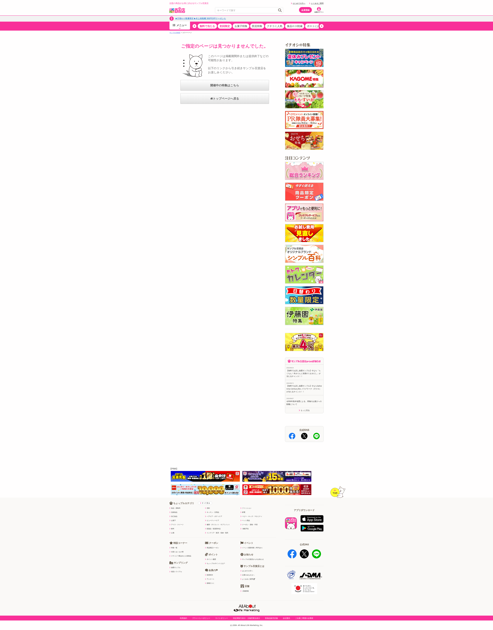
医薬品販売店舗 (271, 618)
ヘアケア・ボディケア (214, 516)
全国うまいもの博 (177, 552)
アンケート (210, 579)
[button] (194, 26)
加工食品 (174, 516)
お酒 (172, 533)
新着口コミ (210, 583)
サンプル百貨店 (174, 32)
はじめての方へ (299, 3)
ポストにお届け (316, 26)
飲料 (172, 528)
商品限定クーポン (213, 548)
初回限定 (225, 26)
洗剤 (208, 508)
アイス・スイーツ (177, 524)
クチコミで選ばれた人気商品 (181, 556)
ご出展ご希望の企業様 (304, 618)
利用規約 (183, 618)
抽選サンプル (175, 567)
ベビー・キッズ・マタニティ (252, 516)
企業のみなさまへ (248, 575)
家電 (243, 512)
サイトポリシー (221, 618)
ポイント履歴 (211, 559)
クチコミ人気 (274, 26)
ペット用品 (246, 520)
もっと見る (305, 410)
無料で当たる (207, 26)
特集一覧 (174, 548)
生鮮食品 (174, 512)
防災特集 (257, 26)
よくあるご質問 (317, 3)
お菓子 (173, 520)
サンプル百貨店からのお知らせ (253, 559)
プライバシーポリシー (201, 618)
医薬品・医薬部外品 (214, 528)
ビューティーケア (213, 520)
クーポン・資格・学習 (250, 524)
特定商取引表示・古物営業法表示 (246, 618)
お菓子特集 (241, 26)
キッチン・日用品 (213, 512)
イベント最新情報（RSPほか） (252, 548)
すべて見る (206, 503)
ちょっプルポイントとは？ (216, 563)
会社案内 (286, 618)
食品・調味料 (175, 508)
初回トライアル (176, 571)
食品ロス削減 (294, 26)
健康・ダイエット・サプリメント (218, 524)
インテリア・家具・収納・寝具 (217, 533)
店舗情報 (246, 591)
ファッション (246, 508)
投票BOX (210, 575)
